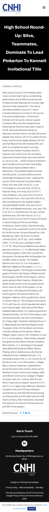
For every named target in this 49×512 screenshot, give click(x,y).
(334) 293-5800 (31, 436)
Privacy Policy (12, 487)
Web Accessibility (26, 487)
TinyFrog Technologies (29, 482)
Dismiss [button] (31, 508)
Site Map (39, 487)
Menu (44, 7)
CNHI (11, 9)
